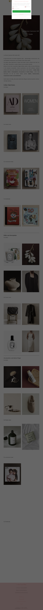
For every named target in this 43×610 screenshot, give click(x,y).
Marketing (28, 6)
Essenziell (15, 6)
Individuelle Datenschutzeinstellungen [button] (21, 16)
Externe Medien (16, 8)
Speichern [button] (21, 14)
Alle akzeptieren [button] (21, 11)
